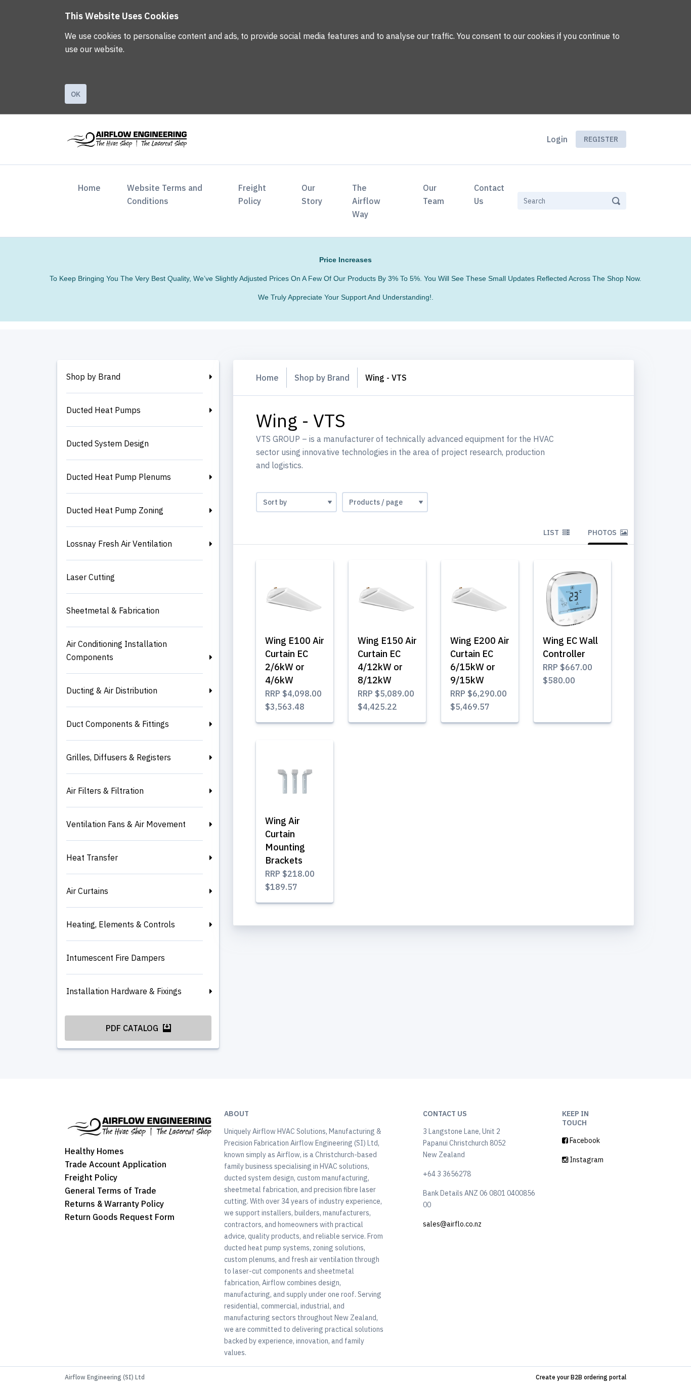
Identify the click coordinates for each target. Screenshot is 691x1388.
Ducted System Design (107, 443)
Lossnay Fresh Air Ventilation (119, 544)
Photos (603, 532)
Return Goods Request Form (120, 1217)
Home (91, 187)
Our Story (311, 194)
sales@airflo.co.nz (452, 1224)
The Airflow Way (366, 201)
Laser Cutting (90, 577)
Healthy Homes (94, 1151)
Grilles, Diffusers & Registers (118, 757)
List (551, 532)
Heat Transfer (92, 857)
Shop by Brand (93, 377)
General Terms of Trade (110, 1191)
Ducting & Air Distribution (111, 690)
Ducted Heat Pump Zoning (114, 510)
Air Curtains (87, 891)
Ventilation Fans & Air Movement (126, 824)
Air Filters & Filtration (105, 791)
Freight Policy (252, 194)
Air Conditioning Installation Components (116, 650)
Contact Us (489, 194)
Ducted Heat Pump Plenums (118, 477)
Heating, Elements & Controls (120, 924)
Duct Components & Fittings (117, 724)
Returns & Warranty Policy (114, 1204)
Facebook (584, 1140)
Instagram (585, 1159)
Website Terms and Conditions (164, 194)
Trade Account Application (115, 1164)
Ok (75, 94)
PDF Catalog (133, 1028)
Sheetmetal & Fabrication (112, 610)
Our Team (433, 194)
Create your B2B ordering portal (581, 1377)
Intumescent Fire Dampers (115, 958)
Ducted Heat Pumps (103, 410)
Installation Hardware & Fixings (124, 991)
